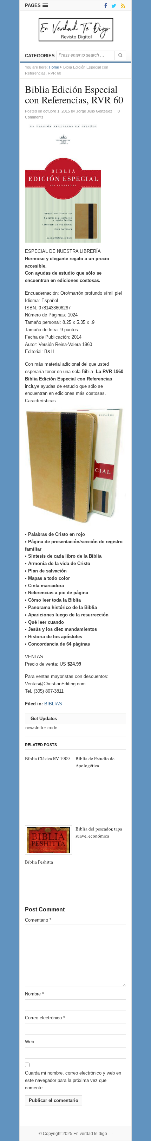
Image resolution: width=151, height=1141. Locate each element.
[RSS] (121, 5)
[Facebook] (104, 5)
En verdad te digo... (91, 1133)
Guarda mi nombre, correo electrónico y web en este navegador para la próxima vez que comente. (73, 1080)
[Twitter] (112, 5)
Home (54, 67)
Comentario (38, 920)
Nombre (34, 993)
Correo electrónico (45, 1017)
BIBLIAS (53, 703)
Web (29, 1041)
